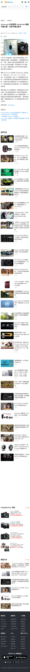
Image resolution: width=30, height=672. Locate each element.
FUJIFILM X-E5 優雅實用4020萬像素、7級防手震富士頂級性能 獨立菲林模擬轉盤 (16, 524)
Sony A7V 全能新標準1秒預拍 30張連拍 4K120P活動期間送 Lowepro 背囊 (16, 513)
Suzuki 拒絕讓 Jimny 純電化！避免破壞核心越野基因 (21, 180)
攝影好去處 (3, 636)
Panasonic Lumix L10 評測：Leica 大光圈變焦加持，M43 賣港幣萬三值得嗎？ (21, 158)
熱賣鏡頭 (13, 643)
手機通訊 (23, 624)
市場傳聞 (20, 33)
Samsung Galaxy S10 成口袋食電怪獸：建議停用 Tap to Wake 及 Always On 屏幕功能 (14, 113)
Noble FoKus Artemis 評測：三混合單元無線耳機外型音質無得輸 (21, 271)
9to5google (11, 105)
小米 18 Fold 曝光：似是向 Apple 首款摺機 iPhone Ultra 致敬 (21, 283)
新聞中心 (3, 20)
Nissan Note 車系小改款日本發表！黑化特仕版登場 (21, 251)
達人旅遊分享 (4, 646)
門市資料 (13, 636)
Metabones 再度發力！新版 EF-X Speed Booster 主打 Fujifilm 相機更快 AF (21, 446)
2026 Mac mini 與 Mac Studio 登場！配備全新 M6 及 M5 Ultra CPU (21, 437)
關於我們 (23, 636)
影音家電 (23, 628)
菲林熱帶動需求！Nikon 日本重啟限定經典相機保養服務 (21, 293)
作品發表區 (3, 626)
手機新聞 (25, 33)
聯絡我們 (23, 639)
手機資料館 (13, 624)
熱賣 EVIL (13, 648)
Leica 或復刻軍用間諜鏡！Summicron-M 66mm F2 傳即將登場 (21, 147)
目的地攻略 (3, 641)
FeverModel (4, 624)
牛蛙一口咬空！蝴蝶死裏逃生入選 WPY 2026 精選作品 (21, 383)
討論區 (2, 628)
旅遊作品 (3, 643)
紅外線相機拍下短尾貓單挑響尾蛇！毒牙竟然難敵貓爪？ (21, 315)
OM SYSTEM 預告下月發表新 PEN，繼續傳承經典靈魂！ (21, 325)
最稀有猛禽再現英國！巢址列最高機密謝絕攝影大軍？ (21, 426)
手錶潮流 (23, 631)
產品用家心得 (14, 628)
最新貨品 (13, 639)
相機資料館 (13, 619)
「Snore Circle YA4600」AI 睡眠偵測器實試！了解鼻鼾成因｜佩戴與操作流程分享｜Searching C (20, 565)
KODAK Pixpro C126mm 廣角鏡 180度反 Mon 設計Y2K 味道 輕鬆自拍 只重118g (17, 545)
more (26, 507)
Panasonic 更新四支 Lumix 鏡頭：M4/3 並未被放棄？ (21, 414)
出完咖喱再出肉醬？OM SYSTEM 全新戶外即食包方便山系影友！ (21, 138)
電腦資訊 (23, 626)
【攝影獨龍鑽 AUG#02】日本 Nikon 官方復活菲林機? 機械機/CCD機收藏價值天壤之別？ (21, 191)
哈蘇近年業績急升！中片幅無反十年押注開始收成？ (21, 455)
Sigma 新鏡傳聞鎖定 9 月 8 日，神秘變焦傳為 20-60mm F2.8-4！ (21, 204)
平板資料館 (13, 626)
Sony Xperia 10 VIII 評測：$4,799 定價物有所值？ (21, 404)
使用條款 (23, 646)
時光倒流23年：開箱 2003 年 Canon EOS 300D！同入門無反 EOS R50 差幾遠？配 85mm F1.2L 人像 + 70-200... (21, 346)
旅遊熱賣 (3, 639)
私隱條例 (23, 648)
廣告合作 (23, 641)
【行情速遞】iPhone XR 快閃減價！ (10, 116)
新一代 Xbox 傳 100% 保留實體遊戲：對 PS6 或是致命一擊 (21, 171)
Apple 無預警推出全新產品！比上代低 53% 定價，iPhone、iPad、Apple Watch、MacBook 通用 (21, 373)
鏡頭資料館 (13, 621)
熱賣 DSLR (13, 646)
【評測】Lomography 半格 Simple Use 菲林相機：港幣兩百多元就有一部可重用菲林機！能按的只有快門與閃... (21, 225)
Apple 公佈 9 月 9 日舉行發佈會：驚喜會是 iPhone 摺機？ (21, 303)
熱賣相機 (13, 641)
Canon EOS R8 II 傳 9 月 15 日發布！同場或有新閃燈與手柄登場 (21, 237)
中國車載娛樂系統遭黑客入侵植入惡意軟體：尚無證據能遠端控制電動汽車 (21, 395)
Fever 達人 (3, 621)
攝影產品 (23, 621)
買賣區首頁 (23, 619)
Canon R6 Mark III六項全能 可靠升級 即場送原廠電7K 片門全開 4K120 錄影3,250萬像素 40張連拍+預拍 (16, 535)
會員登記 (23, 643)
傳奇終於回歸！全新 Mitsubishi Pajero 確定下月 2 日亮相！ (21, 334)
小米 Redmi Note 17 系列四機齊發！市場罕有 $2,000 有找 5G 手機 (21, 214)
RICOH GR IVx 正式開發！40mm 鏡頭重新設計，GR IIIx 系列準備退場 (21, 261)
